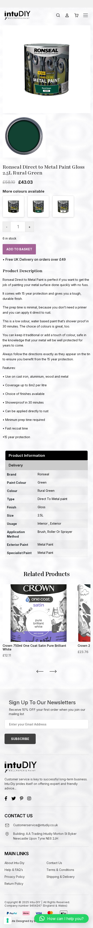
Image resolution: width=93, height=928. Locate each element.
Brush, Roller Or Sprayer (55, 531)
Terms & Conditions (60, 870)
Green (42, 482)
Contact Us (54, 863)
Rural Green (46, 490)
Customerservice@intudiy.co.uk (35, 825)
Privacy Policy (15, 876)
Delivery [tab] (16, 465)
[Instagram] (29, 798)
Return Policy (14, 883)
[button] (61, 918)
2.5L (40, 515)
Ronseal (43, 474)
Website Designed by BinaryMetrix (28, 921)
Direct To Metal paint (52, 499)
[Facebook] (6, 798)
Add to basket (19, 249)
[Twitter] (13, 798)
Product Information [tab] (27, 455)
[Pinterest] (21, 798)
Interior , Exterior (49, 523)
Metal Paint (45, 544)
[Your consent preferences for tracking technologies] (7, 920)
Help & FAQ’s (14, 870)
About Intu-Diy (14, 863)
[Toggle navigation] (85, 15)
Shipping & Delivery (60, 876)
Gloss (41, 507)
